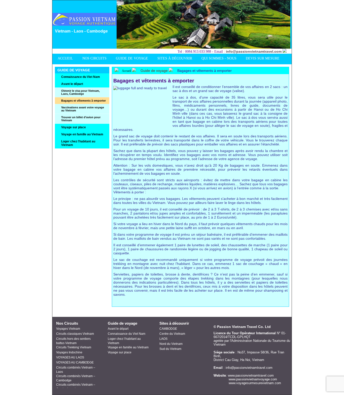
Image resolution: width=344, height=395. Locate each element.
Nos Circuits (67, 323)
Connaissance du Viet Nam (126, 334)
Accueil (126, 71)
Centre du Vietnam (172, 334)
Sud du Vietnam (170, 349)
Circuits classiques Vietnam (75, 334)
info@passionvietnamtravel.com (254, 51)
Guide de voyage (154, 71)
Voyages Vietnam (68, 328)
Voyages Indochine (69, 352)
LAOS (163, 339)
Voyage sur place (119, 352)
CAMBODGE (168, 328)
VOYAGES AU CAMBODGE (75, 362)
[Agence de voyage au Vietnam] (86, 24)
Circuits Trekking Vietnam (73, 347)
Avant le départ (118, 328)
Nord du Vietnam (171, 344)
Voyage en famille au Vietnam (128, 347)
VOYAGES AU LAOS (70, 357)
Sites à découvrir (174, 323)
